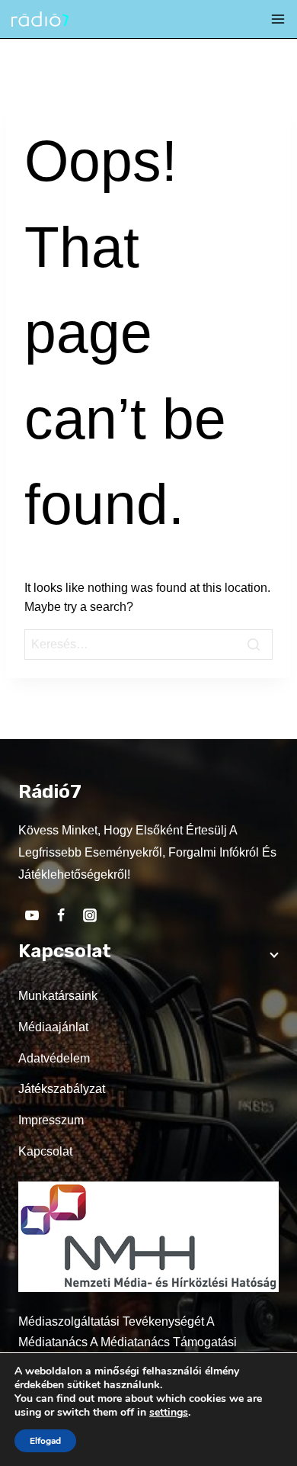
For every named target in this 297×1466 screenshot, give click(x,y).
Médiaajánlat (53, 1027)
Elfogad (45, 1441)
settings (168, 1412)
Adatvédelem (54, 1058)
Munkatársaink (57, 995)
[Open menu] (278, 19)
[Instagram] (90, 915)
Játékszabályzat (61, 1088)
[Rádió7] (40, 19)
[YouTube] (32, 915)
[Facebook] (61, 915)
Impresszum (51, 1120)
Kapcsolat (45, 1151)
